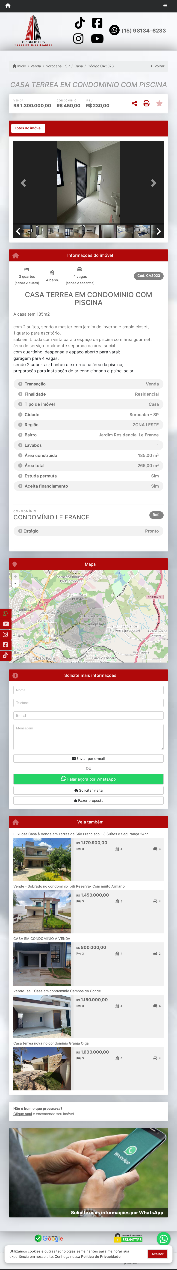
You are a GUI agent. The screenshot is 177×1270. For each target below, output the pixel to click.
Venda (36, 66)
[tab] (28, 128)
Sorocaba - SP (58, 66)
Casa (78, 66)
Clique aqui (22, 1114)
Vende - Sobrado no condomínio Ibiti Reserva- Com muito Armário (69, 886)
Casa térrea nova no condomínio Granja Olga (51, 1043)
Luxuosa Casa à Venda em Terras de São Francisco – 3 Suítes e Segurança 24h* (80, 834)
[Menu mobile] (8, 6)
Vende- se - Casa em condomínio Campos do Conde (57, 991)
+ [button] (15, 576)
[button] (24, 183)
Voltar (159, 66)
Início (21, 66)
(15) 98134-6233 (143, 30)
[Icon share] (79, 23)
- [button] (15, 583)
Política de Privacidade (101, 1256)
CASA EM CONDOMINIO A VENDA (41, 938)
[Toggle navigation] (165, 6)
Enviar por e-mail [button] (90, 758)
